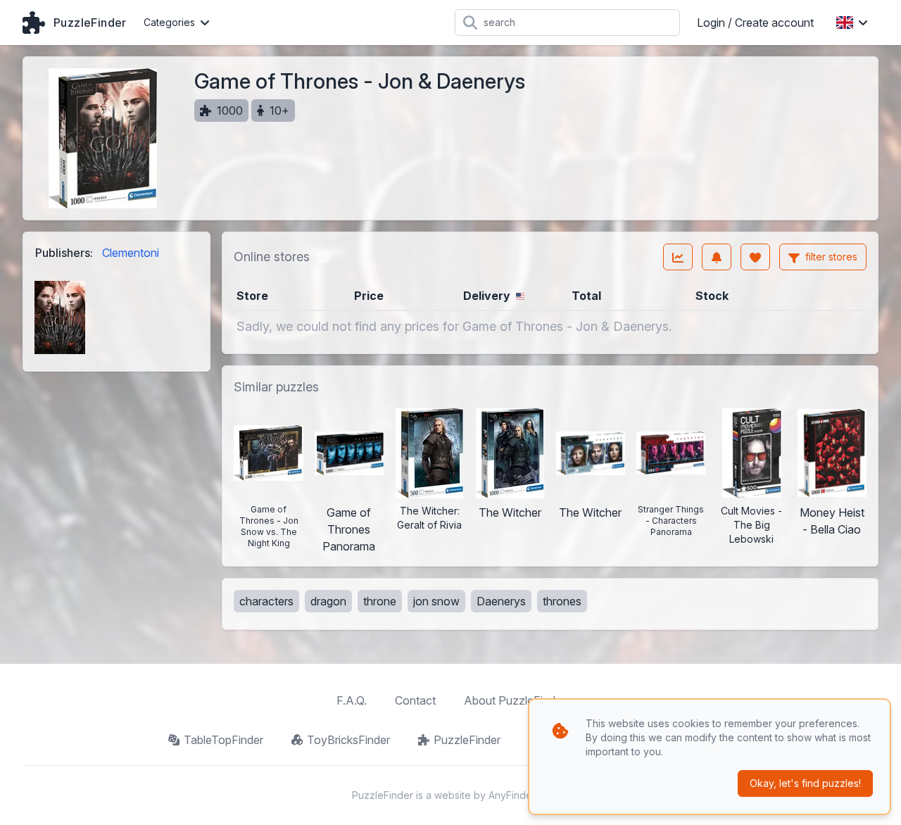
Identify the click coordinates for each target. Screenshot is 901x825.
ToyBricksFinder (348, 740)
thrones (562, 601)
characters (266, 601)
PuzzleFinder (467, 740)
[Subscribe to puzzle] (716, 257)
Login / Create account (755, 22)
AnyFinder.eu (519, 795)
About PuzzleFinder (514, 700)
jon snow (436, 601)
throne (379, 601)
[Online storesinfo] (324, 257)
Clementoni (130, 253)
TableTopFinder (223, 740)
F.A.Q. (351, 700)
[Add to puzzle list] (755, 257)
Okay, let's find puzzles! (805, 783)
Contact (415, 700)
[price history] (678, 257)
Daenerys (501, 601)
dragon (328, 601)
